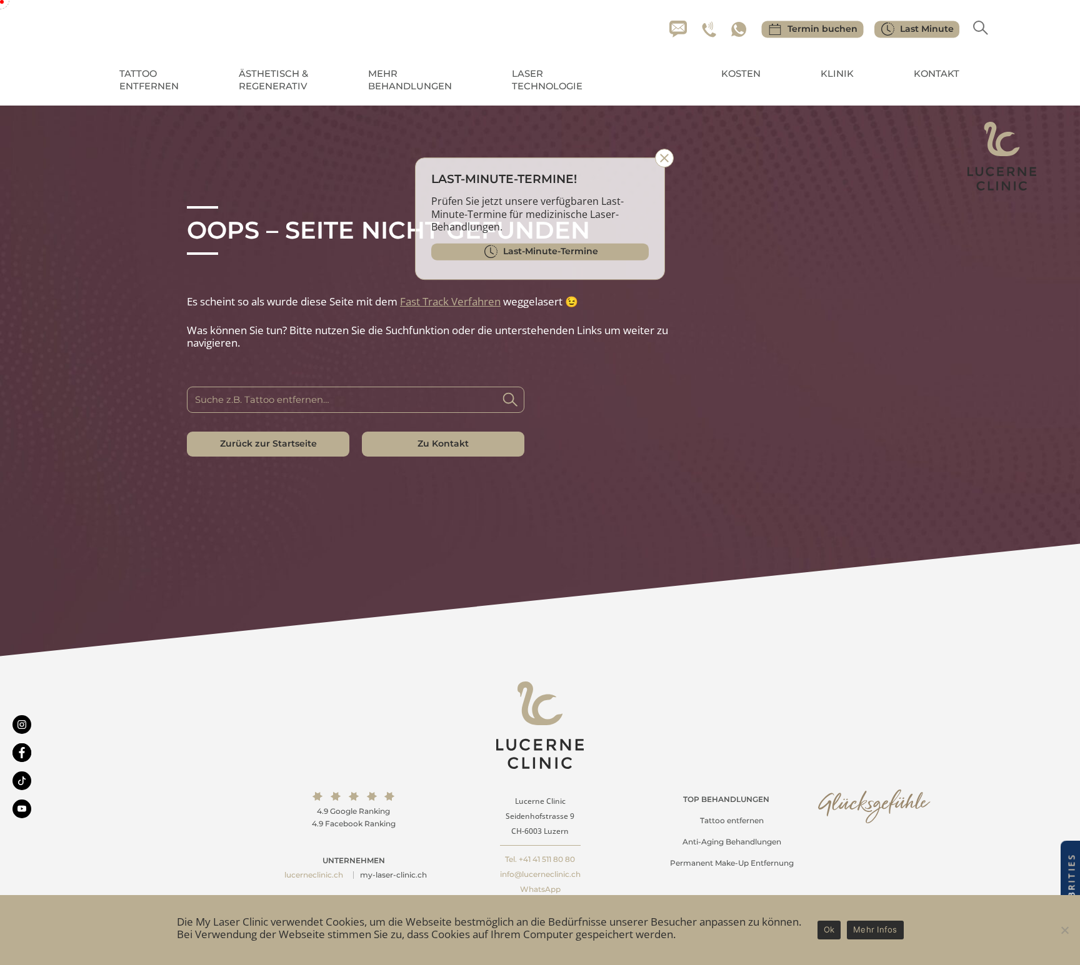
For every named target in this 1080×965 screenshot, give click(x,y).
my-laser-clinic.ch (393, 875)
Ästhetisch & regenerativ (273, 80)
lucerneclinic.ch (313, 875)
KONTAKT (936, 73)
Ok (829, 929)
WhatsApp (540, 889)
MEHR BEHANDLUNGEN (410, 80)
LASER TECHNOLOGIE (547, 80)
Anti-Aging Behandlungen (731, 841)
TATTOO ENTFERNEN (149, 80)
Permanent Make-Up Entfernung (732, 863)
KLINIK (837, 73)
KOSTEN (741, 73)
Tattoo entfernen (732, 820)
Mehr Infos (875, 929)
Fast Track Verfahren (450, 301)
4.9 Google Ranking (353, 811)
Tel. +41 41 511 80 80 (540, 859)
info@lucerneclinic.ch (540, 874)
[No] (1064, 930)
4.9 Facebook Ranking (354, 823)
